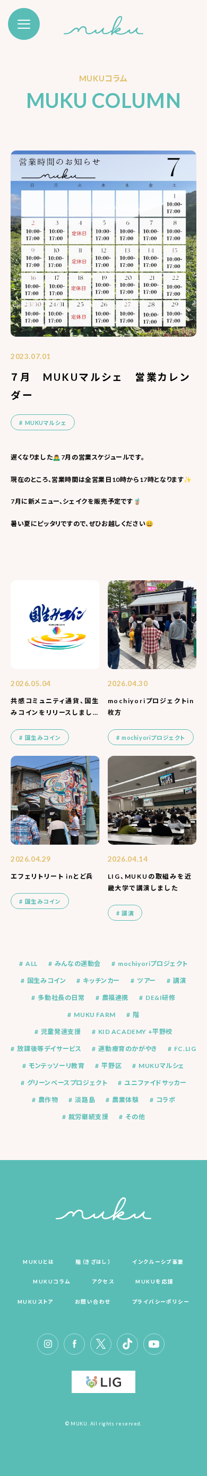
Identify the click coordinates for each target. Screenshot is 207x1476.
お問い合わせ (93, 1301)
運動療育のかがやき (127, 1049)
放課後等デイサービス (49, 1049)
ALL (31, 964)
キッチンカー (101, 981)
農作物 (48, 1100)
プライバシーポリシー (161, 1301)
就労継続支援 (88, 1117)
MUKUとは (38, 1261)
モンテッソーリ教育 (56, 1066)
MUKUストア (36, 1301)
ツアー (146, 981)
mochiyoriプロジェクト (153, 964)
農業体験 (125, 1100)
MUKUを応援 (154, 1281)
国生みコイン (46, 981)
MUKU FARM (94, 1015)
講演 (179, 981)
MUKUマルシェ (162, 1066)
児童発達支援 (61, 1032)
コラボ (166, 1100)
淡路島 (85, 1100)
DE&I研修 (160, 998)
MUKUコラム (51, 1281)
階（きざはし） (93, 1261)
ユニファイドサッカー (155, 1083)
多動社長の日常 (61, 998)
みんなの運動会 (78, 964)
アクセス (103, 1281)
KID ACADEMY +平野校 (135, 1032)
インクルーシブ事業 (158, 1261)
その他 (135, 1117)
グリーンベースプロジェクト (67, 1083)
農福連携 (115, 998)
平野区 (111, 1066)
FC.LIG (185, 1049)
